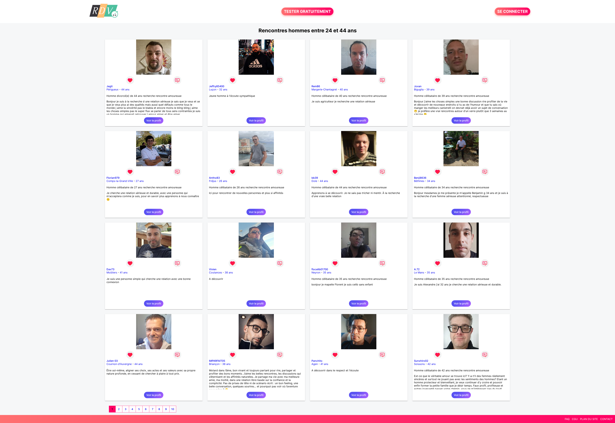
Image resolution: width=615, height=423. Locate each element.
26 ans (223, 181)
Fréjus (212, 181)
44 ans (125, 89)
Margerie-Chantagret (324, 89)
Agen (315, 364)
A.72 (417, 269)
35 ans (327, 272)
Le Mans (419, 272)
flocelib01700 (320, 269)
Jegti (110, 86)
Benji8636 (420, 177)
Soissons (419, 364)
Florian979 (113, 177)
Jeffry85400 (216, 86)
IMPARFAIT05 (217, 360)
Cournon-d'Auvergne (119, 364)
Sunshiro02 (421, 360)
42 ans (431, 364)
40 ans (344, 89)
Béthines (419, 181)
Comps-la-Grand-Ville (120, 181)
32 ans (223, 89)
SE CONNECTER (512, 11)
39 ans (430, 89)
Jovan (418, 86)
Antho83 (214, 177)
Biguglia (419, 89)
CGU (575, 419)
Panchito (317, 360)
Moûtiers (112, 272)
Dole (314, 181)
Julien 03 (112, 360)
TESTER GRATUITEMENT (307, 11)
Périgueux (113, 89)
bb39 (315, 177)
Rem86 (316, 86)
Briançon (214, 364)
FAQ (567, 419)
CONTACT (606, 419)
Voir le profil (153, 120)
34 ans (431, 181)
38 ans (229, 272)
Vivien (213, 269)
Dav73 (110, 269)
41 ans (123, 272)
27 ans (140, 181)
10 (172, 409)
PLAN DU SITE (589, 419)
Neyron (316, 272)
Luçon (212, 89)
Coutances (215, 272)
